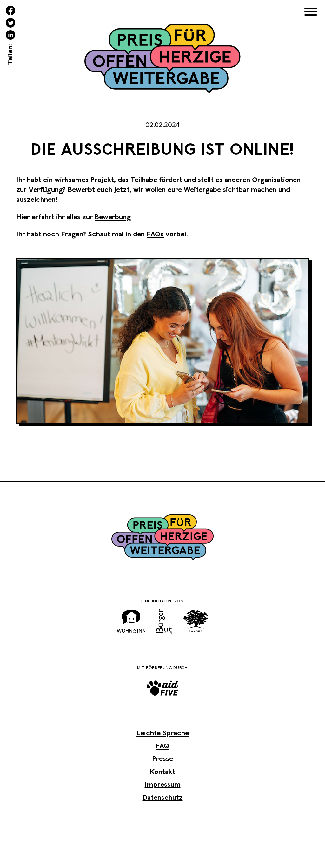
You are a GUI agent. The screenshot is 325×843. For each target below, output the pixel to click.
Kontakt (162, 771)
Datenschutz (163, 797)
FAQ (162, 745)
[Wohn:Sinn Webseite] (131, 621)
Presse (162, 758)
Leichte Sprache (162, 732)
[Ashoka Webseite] (196, 621)
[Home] (162, 60)
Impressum (163, 784)
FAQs (155, 233)
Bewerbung (113, 216)
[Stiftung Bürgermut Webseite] (164, 621)
